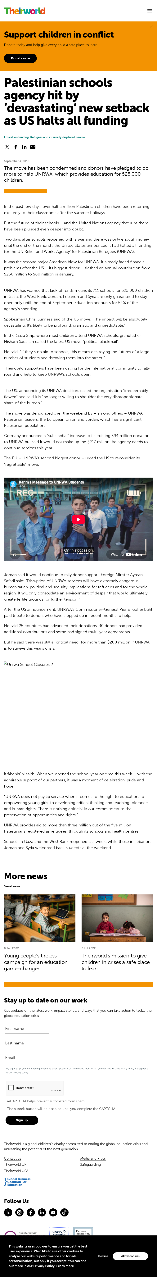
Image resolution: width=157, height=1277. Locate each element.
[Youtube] (53, 1212)
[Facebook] (31, 1212)
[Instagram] (19, 1212)
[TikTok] (64, 1212)
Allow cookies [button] (130, 1256)
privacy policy (20, 1072)
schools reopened (48, 239)
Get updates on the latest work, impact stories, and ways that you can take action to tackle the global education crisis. (78, 1013)
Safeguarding (90, 1164)
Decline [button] (103, 1256)
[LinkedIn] (42, 1212)
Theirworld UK (15, 1164)
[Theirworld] (24, 11)
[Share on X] (7, 147)
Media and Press (93, 1158)
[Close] (151, 27)
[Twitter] (8, 1212)
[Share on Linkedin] (24, 147)
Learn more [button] (65, 1266)
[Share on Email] (32, 147)
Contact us (12, 1158)
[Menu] (149, 10)
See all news (12, 886)
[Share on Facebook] (15, 147)
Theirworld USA (16, 1171)
